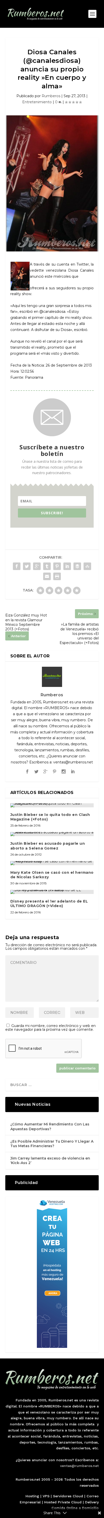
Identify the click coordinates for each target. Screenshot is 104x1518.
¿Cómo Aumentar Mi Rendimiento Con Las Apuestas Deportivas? (49, 1126)
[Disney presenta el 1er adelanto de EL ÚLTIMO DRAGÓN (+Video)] (52, 892)
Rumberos (51, 96)
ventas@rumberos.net (79, 1466)
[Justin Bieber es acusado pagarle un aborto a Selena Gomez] (52, 834)
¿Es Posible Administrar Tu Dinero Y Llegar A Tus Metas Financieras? (51, 1143)
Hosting (32, 1496)
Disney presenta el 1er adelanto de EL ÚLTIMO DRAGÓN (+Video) (49, 903)
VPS (46, 1496)
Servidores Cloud (68, 1496)
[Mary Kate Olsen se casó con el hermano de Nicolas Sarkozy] (52, 863)
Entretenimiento (37, 102)
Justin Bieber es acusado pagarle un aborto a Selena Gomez (47, 845)
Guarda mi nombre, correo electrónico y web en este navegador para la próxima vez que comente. (50, 1027)
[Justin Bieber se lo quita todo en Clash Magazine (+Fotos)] (52, 805)
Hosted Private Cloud (63, 1502)
